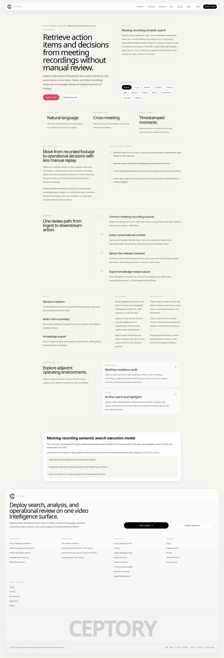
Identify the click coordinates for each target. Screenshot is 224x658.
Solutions (162, 6)
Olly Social (13, 601)
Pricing (179, 6)
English (127, 87)
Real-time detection (17, 562)
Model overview (120, 557)
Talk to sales (51, 97)
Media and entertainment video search (77, 548)
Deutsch (147, 87)
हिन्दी (125, 93)
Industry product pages (123, 567)
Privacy (199, 647)
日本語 (144, 93)
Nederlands (166, 93)
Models (185, 647)
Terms (192, 647)
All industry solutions (70, 543)
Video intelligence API (122, 543)
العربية (137, 87)
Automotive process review (73, 557)
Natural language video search (21, 548)
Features (151, 6)
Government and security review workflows (79, 553)
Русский (127, 98)
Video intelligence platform (20, 543)
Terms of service (172, 557)
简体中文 (138, 98)
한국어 (154, 93)
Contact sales (209, 647)
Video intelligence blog (123, 553)
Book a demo (210, 6)
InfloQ (12, 605)
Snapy (11, 587)
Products (140, 6)
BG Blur (12, 591)
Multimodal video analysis (20, 553)
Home (45, 26)
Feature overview (121, 562)
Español (158, 87)
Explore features (192, 525)
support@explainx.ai (122, 576)
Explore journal (70, 97)
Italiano (134, 93)
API (171, 6)
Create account (172, 548)
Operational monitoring (19, 557)
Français (169, 87)
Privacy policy (171, 562)
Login (198, 6)
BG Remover (14, 596)
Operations (61, 26)
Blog (188, 6)
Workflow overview (122, 571)
